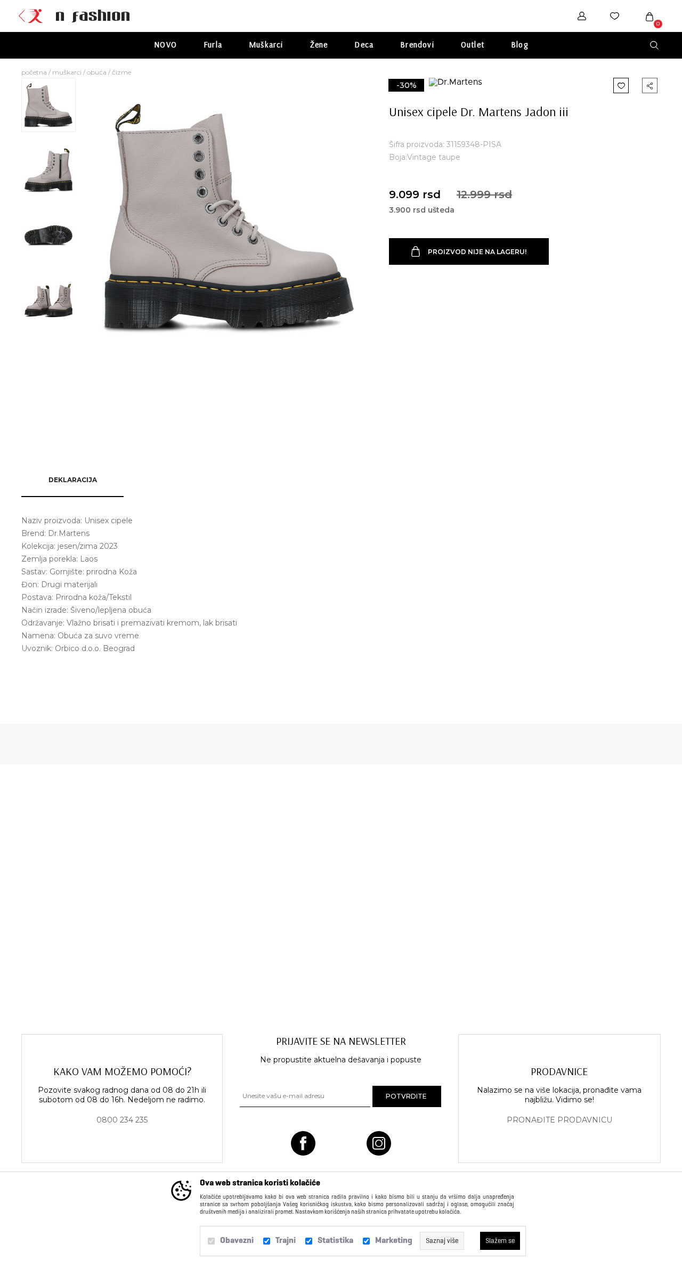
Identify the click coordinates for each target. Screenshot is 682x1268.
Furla (213, 44)
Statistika (335, 1240)
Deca (364, 44)
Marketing (393, 1240)
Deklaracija (72, 480)
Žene (319, 44)
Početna (34, 72)
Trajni (285, 1240)
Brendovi (417, 44)
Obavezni (237, 1240)
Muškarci (266, 44)
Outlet (472, 44)
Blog (519, 44)
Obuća (97, 72)
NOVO (165, 44)
